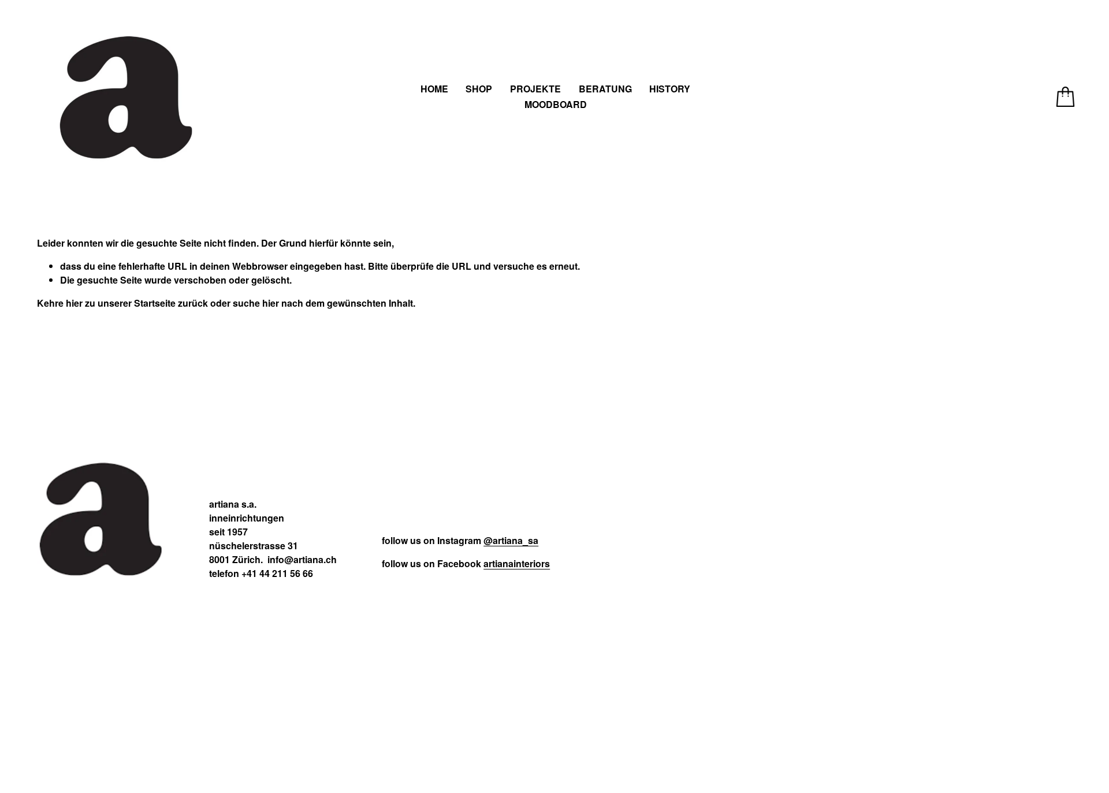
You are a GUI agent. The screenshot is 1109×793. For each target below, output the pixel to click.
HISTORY (669, 88)
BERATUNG (605, 88)
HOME (434, 88)
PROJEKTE (535, 88)
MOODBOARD (555, 104)
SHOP (479, 88)
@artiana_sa (510, 540)
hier (74, 303)
